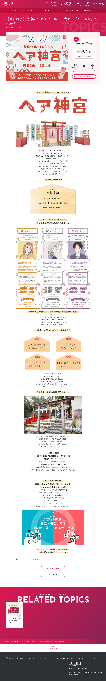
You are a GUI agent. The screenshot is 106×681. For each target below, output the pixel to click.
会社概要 (8, 658)
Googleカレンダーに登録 (84, 56)
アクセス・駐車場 (52, 2)
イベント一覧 (53, 575)
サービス (58, 10)
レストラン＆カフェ (28, 10)
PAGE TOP (53, 648)
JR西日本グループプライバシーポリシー (69, 658)
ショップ (13, 10)
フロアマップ (44, 10)
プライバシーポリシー (46, 658)
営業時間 (54, 5)
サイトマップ (31, 658)
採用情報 (19, 658)
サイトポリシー (91, 658)
